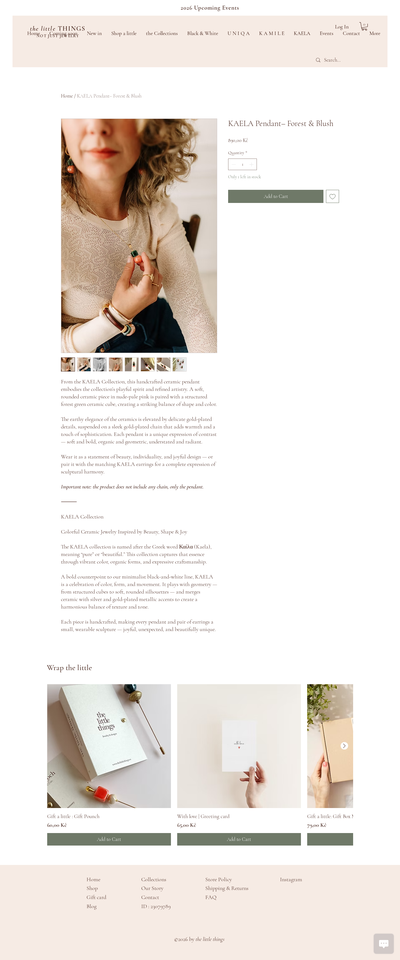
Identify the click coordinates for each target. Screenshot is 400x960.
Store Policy (218, 879)
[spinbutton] (242, 164)
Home (67, 96)
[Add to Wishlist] (332, 196)
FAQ (211, 897)
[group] (200, 765)
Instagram (291, 879)
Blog (92, 906)
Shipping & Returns (226, 888)
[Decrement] (233, 164)
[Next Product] (344, 746)
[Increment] (252, 164)
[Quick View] (109, 746)
